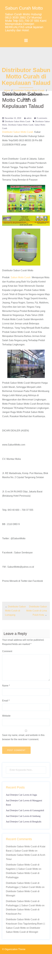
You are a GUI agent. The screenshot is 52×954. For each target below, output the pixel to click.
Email (6, 700)
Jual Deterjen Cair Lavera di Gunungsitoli (25, 810)
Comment (7, 651)
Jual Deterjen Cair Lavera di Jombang (23, 816)
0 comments (42, 118)
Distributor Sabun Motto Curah (28, 90)
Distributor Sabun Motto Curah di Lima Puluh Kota (36, 610)
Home (7, 90)
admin (28, 118)
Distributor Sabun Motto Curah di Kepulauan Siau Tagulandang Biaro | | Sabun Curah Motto (25, 923)
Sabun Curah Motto (24, 8)
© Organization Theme (13, 949)
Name (6, 685)
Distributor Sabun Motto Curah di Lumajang (15, 610)
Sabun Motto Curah (21, 277)
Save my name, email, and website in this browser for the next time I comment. (23, 737)
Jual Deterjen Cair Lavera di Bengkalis (23, 821)
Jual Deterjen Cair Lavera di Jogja (21, 795)
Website (6, 716)
